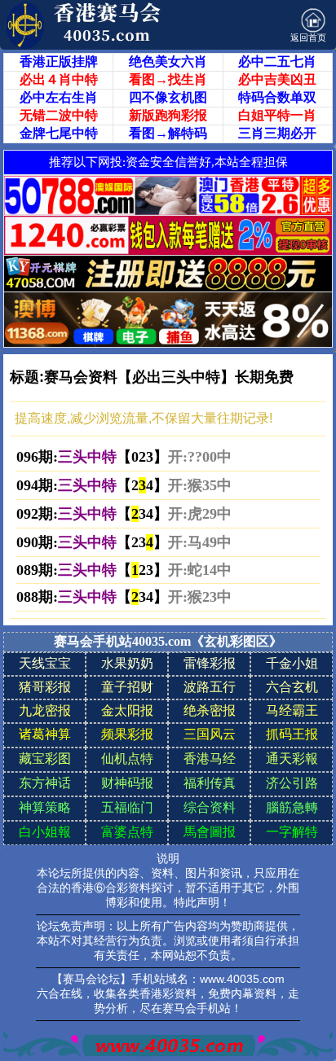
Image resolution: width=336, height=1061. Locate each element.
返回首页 (308, 37)
